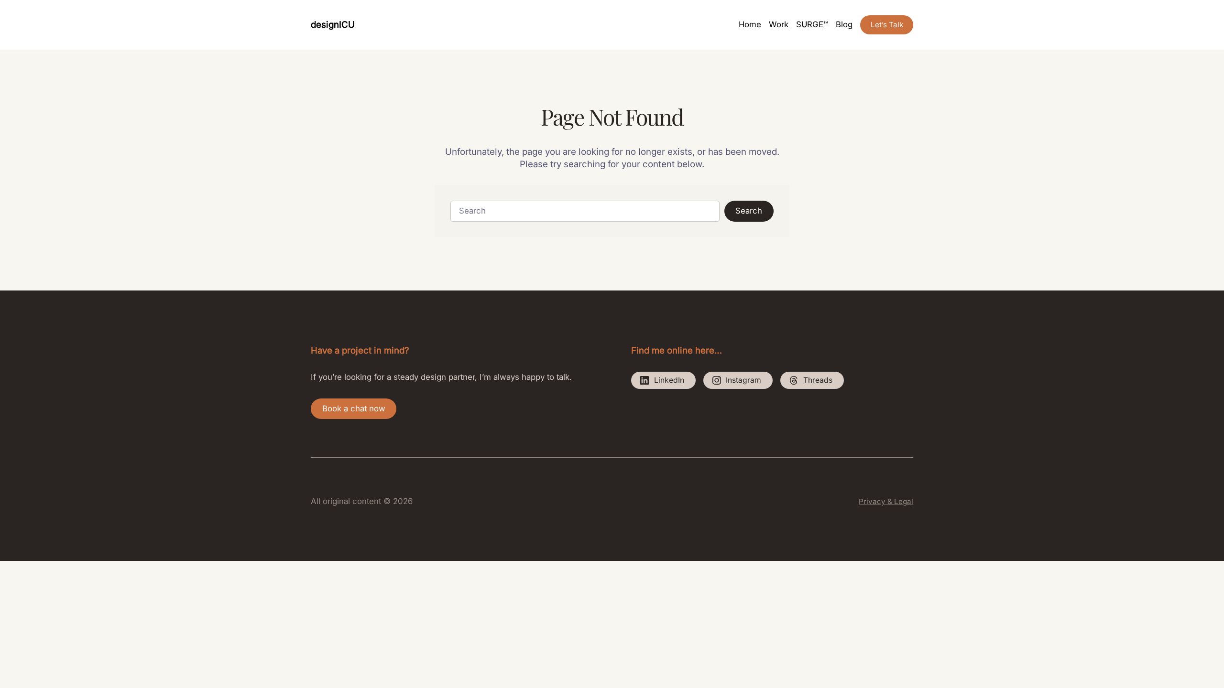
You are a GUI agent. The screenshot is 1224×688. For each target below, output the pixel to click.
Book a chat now (353, 408)
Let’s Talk (887, 24)
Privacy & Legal (886, 501)
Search (748, 210)
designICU (333, 24)
